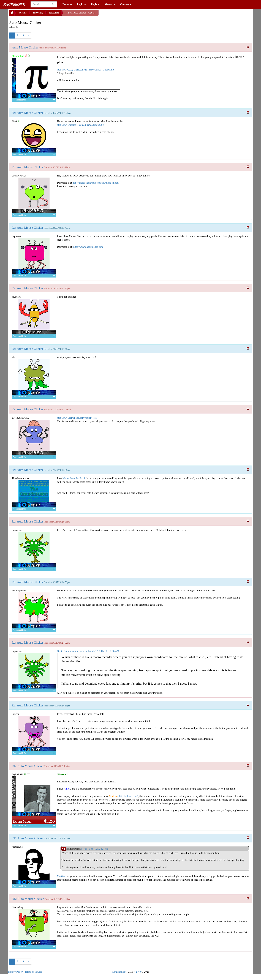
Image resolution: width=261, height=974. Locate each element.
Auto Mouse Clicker (25, 47)
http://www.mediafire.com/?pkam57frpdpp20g (80, 125)
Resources (54, 12)
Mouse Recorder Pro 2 (73, 478)
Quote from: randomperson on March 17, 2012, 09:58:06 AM (88, 651)
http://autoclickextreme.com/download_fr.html (96, 182)
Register (95, 4)
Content (125, 4)
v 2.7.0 (137, 971)
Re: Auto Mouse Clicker (27, 113)
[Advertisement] (127, 14)
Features (67, 4)
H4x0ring (38, 12)
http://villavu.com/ (128, 796)
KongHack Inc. (119, 971)
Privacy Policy (15, 971)
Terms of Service (33, 971)
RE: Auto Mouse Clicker (28, 766)
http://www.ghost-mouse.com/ (88, 247)
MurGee (61, 876)
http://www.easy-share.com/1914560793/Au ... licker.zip (85, 69)
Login (80, 4)
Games (109, 4)
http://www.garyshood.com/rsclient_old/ (77, 418)
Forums (22, 12)
